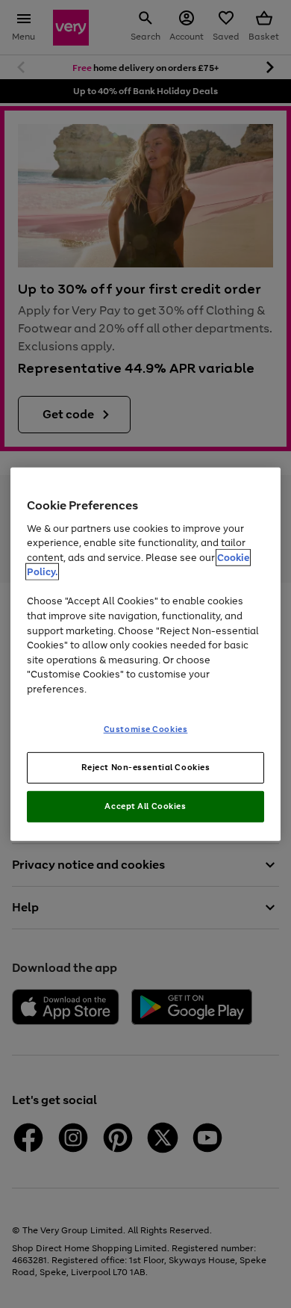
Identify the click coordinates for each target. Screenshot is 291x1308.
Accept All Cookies (145, 806)
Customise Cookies (146, 729)
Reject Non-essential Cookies (145, 767)
